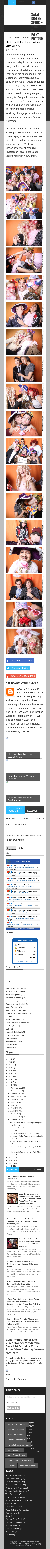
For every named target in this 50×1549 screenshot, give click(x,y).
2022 (11, 1062)
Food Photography (13, 1041)
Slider (8, 1029)
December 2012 (17, 1088)
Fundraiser (10, 1048)
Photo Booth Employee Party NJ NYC (24, 1133)
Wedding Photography (14, 988)
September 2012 (17, 1097)
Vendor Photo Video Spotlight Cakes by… (20, 924)
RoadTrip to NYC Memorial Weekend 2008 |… (22, 880)
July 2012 (15, 1102)
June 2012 (15, 1105)
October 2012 (16, 1094)
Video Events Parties (14, 1010)
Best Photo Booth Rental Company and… (20, 912)
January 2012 (16, 1120)
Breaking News (11, 1026)
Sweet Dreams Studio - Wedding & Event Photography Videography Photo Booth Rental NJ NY (25, 1544)
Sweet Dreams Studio (32, 836)
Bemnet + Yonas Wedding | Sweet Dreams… (21, 867)
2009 (11, 1163)
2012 (11, 1085)
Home (8, 1375)
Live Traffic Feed (23, 861)
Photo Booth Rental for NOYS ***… (18, 893)
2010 (11, 1160)
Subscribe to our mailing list (21, 1397)
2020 (11, 1068)
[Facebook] (33, 2)
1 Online (20, 961)
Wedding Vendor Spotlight (16, 1004)
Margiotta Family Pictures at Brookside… (20, 905)
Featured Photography (14, 1035)
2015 (11, 1076)
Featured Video (11, 1038)
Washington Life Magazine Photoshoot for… (21, 918)
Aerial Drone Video (13, 1020)
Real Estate (10, 1045)
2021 (11, 1065)
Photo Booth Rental (13, 992)
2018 (11, 1073)
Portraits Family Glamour (15, 1001)
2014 (11, 1079)
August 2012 (15, 1099)
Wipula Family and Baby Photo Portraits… (20, 874)
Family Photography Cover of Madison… (20, 899)
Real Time (22, 928)
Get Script (15, 928)
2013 (11, 1082)
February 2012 (16, 1117)
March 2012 (15, 1114)
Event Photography (13, 995)
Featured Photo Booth (14, 1032)
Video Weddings (12, 1007)
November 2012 (17, 1091)
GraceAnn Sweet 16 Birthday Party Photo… (21, 886)
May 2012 (15, 1108)
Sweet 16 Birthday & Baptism (17, 1013)
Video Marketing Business (16, 1023)
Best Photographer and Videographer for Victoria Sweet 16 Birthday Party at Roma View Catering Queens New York (25, 1346)
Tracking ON (30, 928)
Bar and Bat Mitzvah (14, 998)
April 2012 (14, 1111)
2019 (11, 1071)
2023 (11, 1059)
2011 (11, 1157)
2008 (11, 1166)
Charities (9, 1016)
